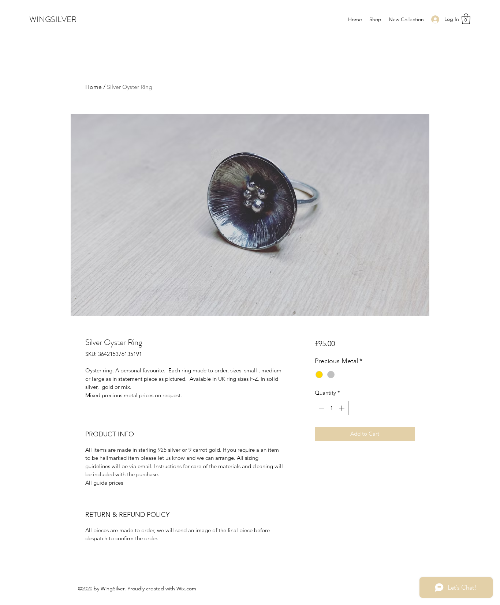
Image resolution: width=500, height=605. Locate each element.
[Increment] (342, 408)
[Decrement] (321, 408)
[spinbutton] (331, 408)
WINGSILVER (53, 19)
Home (93, 86)
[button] (466, 19)
